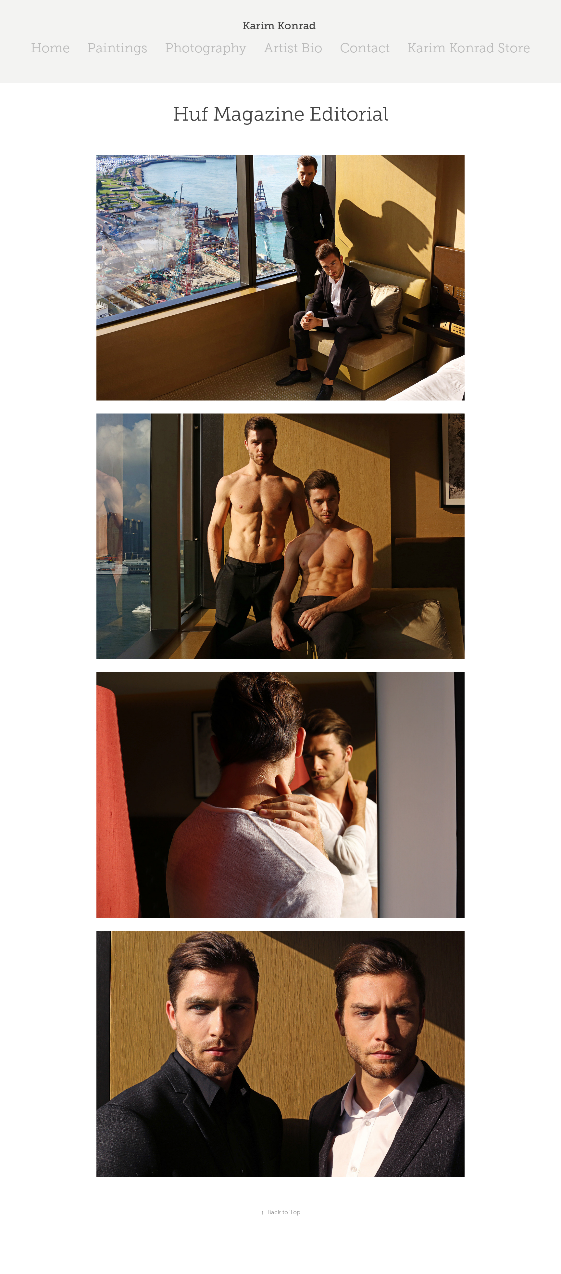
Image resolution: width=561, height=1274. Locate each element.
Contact (365, 48)
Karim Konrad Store (468, 48)
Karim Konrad (280, 26)
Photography (205, 48)
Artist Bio (293, 48)
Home (50, 48)
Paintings (117, 48)
